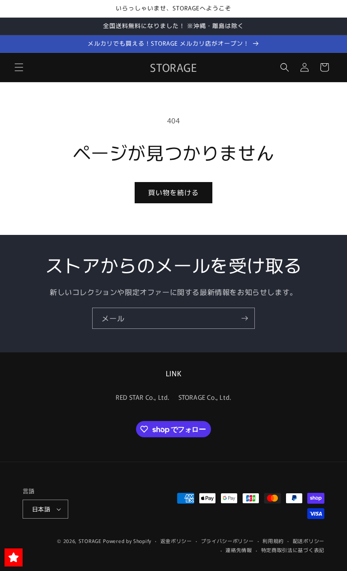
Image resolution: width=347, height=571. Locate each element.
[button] (19, 67)
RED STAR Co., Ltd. (142, 397)
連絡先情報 (238, 549)
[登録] (244, 318)
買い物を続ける (173, 192)
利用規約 (273, 540)
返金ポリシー (176, 540)
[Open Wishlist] (14, 557)
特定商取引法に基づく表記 (292, 549)
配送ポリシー (308, 540)
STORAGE (90, 540)
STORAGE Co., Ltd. (204, 397)
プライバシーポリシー (227, 540)
